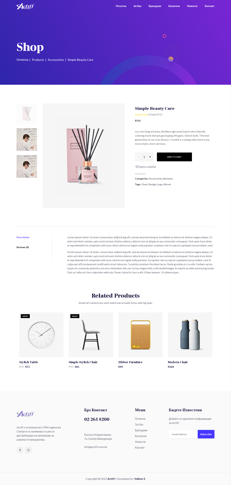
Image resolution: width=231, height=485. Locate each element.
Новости (192, 5)
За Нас (137, 5)
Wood (167, 184)
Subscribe (206, 434)
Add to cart (174, 157)
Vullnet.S (139, 478)
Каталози (174, 5)
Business (168, 178)
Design (152, 184)
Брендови (155, 5)
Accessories (155, 178)
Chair (144, 184)
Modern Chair (178, 362)
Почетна (121, 5)
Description (23, 237)
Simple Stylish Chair (83, 362)
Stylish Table (28, 362)
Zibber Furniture (130, 362)
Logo (160, 184)
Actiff (111, 478)
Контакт (209, 5)
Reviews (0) (23, 247)
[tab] (27, 113)
